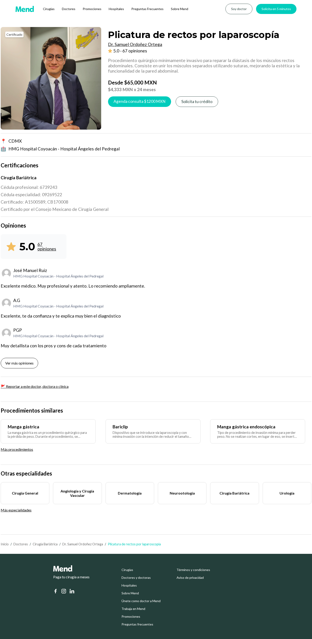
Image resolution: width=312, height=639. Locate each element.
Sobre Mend (179, 9)
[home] (25, 9)
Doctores (68, 9)
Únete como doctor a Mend (141, 601)
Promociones (92, 9)
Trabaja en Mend (133, 609)
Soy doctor (239, 9)
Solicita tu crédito (196, 101)
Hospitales (116, 9)
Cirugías (49, 9)
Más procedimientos (17, 449)
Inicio (5, 544)
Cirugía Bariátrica (45, 544)
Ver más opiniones (19, 363)
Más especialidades (16, 510)
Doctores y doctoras (136, 577)
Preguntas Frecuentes (147, 9)
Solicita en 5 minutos (276, 9)
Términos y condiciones (193, 570)
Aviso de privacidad (190, 577)
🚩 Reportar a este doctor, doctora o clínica (35, 386)
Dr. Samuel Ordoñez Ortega (82, 544)
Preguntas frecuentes (137, 624)
